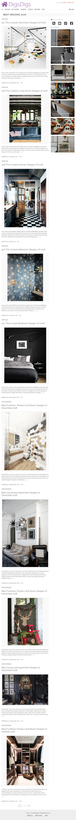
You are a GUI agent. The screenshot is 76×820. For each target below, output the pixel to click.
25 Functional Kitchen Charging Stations (59, 43)
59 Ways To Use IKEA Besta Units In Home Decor (60, 79)
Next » (29, 805)
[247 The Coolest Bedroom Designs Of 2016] (25, 382)
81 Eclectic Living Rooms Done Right (62, 96)
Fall (64, 2)
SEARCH (72, 9)
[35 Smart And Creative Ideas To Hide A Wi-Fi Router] (63, 144)
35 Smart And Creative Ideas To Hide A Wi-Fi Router (62, 150)
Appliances (7, 9)
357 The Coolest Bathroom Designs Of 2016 (23, 249)
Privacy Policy (38, 815)
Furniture (30, 9)
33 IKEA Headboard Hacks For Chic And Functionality (62, 61)
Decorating (23, 9)
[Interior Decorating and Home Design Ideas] (16, 7)
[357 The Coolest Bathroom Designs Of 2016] (25, 300)
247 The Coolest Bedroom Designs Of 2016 (23, 323)
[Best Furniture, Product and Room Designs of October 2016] (25, 784)
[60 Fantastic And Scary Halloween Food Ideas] (63, 126)
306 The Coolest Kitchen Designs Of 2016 (22, 164)
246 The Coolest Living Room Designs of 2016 (24, 91)
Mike (21, 83)
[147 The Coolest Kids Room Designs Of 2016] (25, 68)
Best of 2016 (5, 19)
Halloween (59, 2)
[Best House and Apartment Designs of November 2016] (25, 704)
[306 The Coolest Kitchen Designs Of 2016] (25, 227)
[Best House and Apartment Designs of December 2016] (25, 566)
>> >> (23, 78)
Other (43, 9)
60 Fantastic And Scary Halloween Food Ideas (60, 132)
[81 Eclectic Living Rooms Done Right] (63, 91)
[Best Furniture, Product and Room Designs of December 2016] (25, 470)
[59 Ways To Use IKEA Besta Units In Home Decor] (63, 73)
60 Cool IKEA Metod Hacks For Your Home (62, 114)
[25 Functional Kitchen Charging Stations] (63, 37)
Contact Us (30, 815)
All (2, 9)
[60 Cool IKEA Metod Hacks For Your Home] (63, 108)
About (46, 815)
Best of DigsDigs (15, 9)
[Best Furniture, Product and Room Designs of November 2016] (25, 645)
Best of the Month (6, 401)
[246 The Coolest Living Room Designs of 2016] (25, 142)
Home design (37, 9)
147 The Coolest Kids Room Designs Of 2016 (23, 22)
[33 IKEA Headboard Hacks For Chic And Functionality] (63, 55)
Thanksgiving (70, 2)
